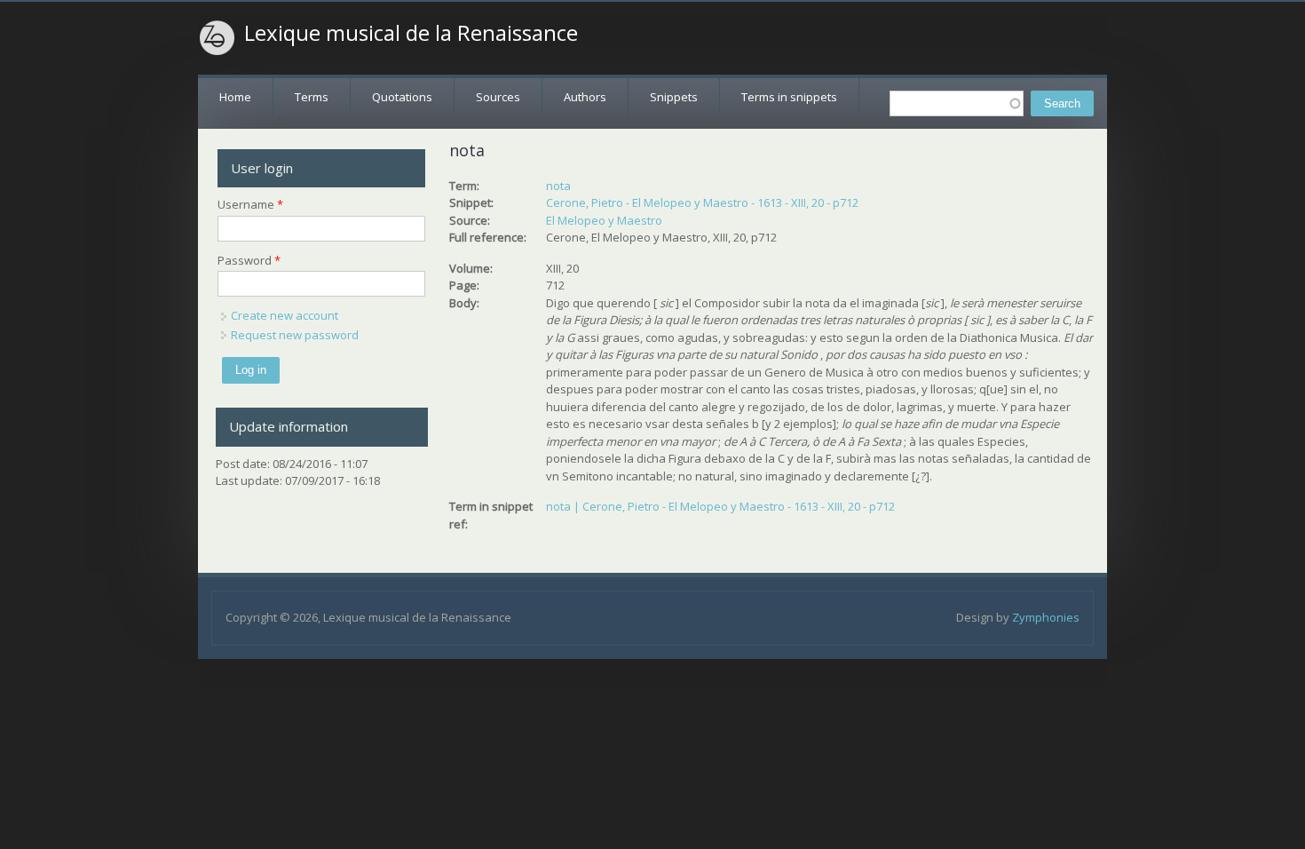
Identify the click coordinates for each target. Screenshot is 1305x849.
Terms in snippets (789, 97)
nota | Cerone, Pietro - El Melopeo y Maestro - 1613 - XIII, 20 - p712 (720, 506)
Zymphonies (1046, 617)
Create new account (284, 315)
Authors (585, 97)
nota (558, 186)
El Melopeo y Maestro (604, 220)
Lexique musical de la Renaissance (411, 33)
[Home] (217, 38)
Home (235, 97)
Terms (311, 97)
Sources (498, 97)
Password (249, 260)
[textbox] (957, 103)
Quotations (402, 97)
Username (250, 204)
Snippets (674, 97)
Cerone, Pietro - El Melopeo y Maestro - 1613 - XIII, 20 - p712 (702, 202)
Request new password (295, 335)
